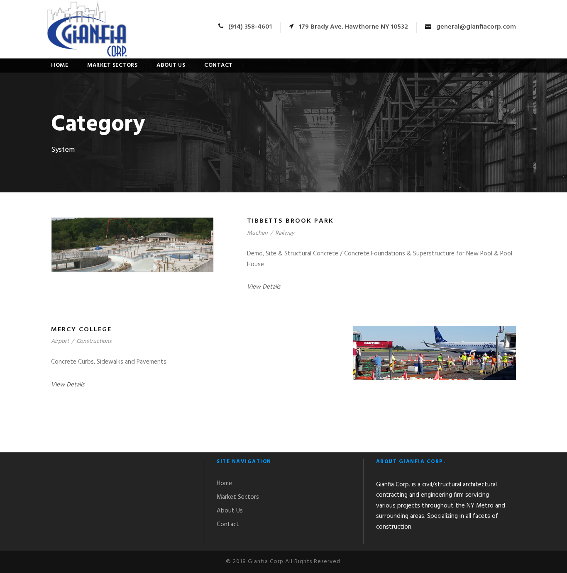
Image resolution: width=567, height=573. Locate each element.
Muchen (257, 233)
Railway (284, 233)
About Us (170, 65)
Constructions (94, 341)
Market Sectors (112, 65)
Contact (218, 65)
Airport (60, 341)
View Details (263, 287)
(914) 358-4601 (250, 27)
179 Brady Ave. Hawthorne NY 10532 (353, 27)
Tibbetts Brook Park (290, 221)
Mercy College (81, 329)
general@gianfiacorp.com (476, 27)
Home (59, 65)
